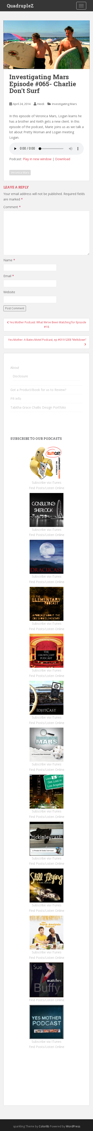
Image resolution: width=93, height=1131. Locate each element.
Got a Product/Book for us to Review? (38, 390)
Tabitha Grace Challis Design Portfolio (38, 407)
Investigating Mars (64, 104)
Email (8, 276)
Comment (12, 207)
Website (9, 292)
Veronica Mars (20, 172)
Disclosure (20, 376)
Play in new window (37, 159)
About (14, 367)
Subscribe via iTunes (46, 482)
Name (9, 260)
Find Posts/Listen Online (46, 488)
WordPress (73, 1126)
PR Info (15, 398)
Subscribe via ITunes (46, 1041)
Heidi (40, 104)
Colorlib (44, 1126)
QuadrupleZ (20, 6)
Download (62, 159)
